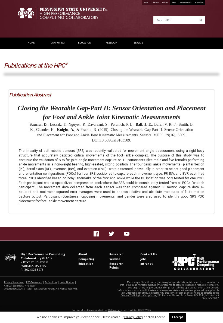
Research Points (185, 2)
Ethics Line (51, 282)
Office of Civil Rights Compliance (138, 295)
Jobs (143, 259)
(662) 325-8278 (34, 270)
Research (111, 42)
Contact (165, 2)
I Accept (177, 317)
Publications (199, 2)
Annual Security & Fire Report (20, 285)
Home (31, 42)
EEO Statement (34, 282)
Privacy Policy (133, 317)
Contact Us (148, 254)
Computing (58, 42)
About (146, 2)
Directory (155, 2)
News (174, 2)
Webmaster (114, 310)
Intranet (146, 264)
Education (84, 42)
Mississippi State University (31, 19)
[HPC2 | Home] (62, 15)
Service (138, 42)
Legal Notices (67, 282)
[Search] (200, 20)
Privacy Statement (14, 282)
